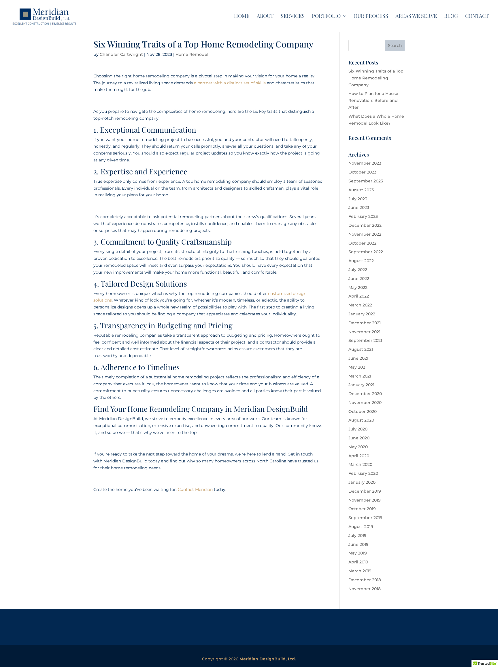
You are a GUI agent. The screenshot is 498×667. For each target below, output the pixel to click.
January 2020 (362, 482)
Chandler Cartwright (121, 54)
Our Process (371, 16)
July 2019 (357, 535)
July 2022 (357, 269)
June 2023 (358, 207)
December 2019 (364, 491)
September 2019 (365, 517)
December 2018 (364, 579)
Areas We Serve (416, 16)
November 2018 (364, 588)
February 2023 (363, 216)
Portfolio (326, 16)
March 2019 (359, 570)
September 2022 (365, 251)
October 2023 (362, 172)
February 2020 (363, 473)
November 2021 (364, 331)
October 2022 (362, 243)
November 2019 (364, 500)
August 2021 (360, 349)
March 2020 (360, 464)
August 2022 (361, 260)
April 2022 (358, 296)
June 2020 (358, 438)
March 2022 (360, 305)
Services (293, 16)
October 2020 (362, 411)
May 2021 (357, 367)
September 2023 (365, 181)
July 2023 (357, 198)
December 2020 (365, 393)
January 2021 (361, 384)
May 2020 (358, 446)
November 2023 (364, 163)
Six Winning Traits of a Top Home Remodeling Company (375, 77)
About (265, 16)
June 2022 (358, 278)
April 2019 (358, 562)
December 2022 (365, 225)
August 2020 (361, 420)
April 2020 (358, 455)
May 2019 (357, 553)
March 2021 (359, 376)
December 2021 (364, 322)
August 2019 (360, 526)
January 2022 (361, 314)
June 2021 (358, 358)
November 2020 (365, 402)
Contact (477, 16)
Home (242, 16)
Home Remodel (192, 54)
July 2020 (357, 429)
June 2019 (358, 544)
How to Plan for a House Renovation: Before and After (373, 100)
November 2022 (364, 234)
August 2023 (361, 190)
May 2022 (357, 287)
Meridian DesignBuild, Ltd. (267, 659)
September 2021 (365, 340)
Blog (451, 16)
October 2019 (362, 508)
